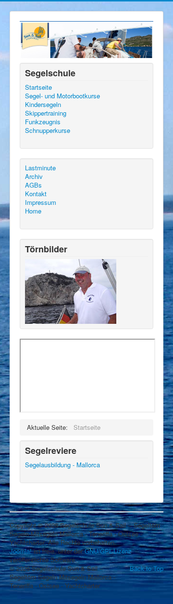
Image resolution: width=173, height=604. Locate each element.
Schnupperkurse (47, 130)
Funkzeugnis (43, 122)
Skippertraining (45, 113)
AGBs (33, 185)
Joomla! (21, 551)
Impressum (40, 202)
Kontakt (36, 193)
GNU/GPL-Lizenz (108, 551)
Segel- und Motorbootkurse (62, 96)
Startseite (38, 87)
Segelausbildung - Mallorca (62, 465)
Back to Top (146, 568)
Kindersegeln (43, 104)
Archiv (34, 176)
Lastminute (40, 168)
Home (33, 211)
